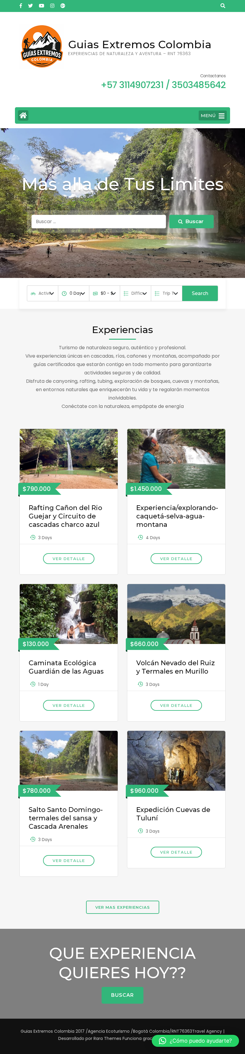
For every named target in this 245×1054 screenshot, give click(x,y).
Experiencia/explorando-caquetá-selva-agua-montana (177, 516)
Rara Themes (107, 1038)
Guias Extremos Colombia (140, 44)
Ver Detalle (69, 558)
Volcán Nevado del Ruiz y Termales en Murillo (175, 667)
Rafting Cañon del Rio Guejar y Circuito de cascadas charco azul (65, 516)
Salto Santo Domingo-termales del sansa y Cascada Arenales (66, 818)
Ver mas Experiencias (122, 907)
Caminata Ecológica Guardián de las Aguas (66, 667)
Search (200, 293)
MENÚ (208, 115)
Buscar (122, 995)
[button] (195, 1041)
